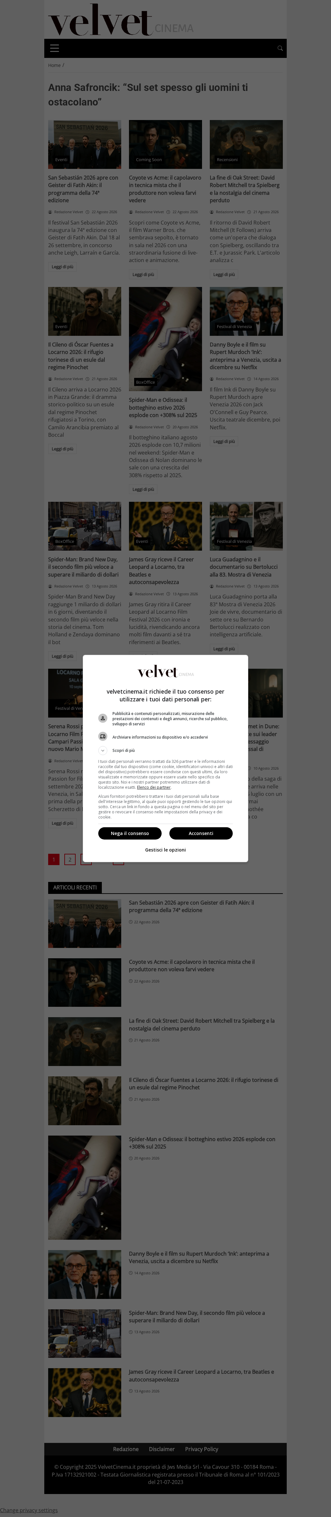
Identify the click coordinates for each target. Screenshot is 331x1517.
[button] (165, 750)
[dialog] (165, 758)
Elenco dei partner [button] (154, 787)
